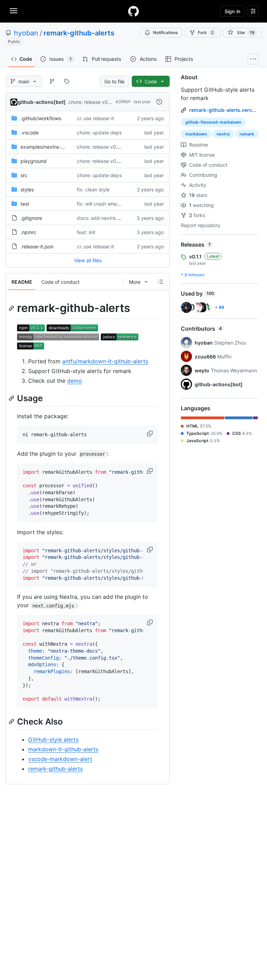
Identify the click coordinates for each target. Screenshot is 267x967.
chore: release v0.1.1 (91, 102)
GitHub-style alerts (53, 739)
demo (74, 380)
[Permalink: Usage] (12, 398)
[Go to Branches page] (52, 81)
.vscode (30, 132)
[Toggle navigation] (13, 11)
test (25, 204)
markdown (196, 134)
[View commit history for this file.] (159, 102)
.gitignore (31, 218)
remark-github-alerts (78, 33)
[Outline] (161, 281)
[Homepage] (133, 11)
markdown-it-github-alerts (63, 749)
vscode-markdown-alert (60, 758)
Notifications (165, 32)
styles (27, 189)
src (24, 175)
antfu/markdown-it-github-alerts (105, 361)
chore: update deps (99, 132)
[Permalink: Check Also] (12, 721)
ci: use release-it (95, 118)
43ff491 (123, 101)
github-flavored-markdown (213, 122)
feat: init (86, 232)
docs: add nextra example (107, 218)
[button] (150, 433)
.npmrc (29, 232)
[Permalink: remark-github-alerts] (12, 308)
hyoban (26, 33)
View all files (88, 260)
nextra (223, 134)
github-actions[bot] (42, 102)
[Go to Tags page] (66, 81)
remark (247, 134)
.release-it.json (37, 246)
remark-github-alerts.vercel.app (228, 110)
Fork (205, 32)
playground (34, 161)
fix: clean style (93, 189)
